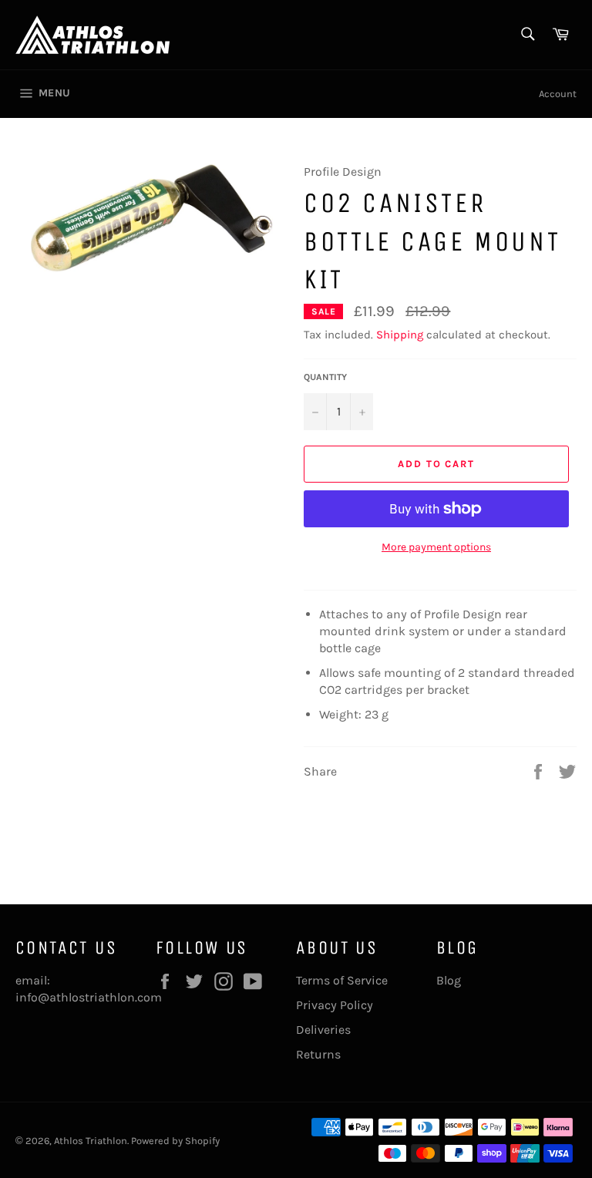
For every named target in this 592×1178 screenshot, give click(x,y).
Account (558, 93)
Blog (448, 980)
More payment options (436, 547)
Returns (318, 1054)
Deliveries (323, 1029)
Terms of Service (342, 980)
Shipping (399, 335)
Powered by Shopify (175, 1140)
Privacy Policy (334, 1005)
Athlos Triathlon (90, 1140)
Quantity (325, 377)
